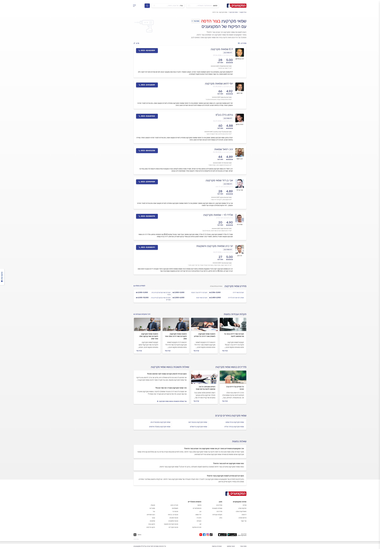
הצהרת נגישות (217, 546)
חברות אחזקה (196, 527)
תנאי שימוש (231, 546)
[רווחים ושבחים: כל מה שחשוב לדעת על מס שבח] (204, 378)
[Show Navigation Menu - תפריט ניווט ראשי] (135, 6)
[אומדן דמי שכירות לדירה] (204, 325)
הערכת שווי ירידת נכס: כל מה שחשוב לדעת (234, 335)
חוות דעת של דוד (227, 163)
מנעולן (153, 505)
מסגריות (152, 508)
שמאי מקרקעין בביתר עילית (234, 426)
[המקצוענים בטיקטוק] (211, 534)
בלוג (220, 518)
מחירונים (219, 505)
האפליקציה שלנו (241, 511)
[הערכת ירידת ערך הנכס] (233, 325)
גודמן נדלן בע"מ (224, 114)
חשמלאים (175, 508)
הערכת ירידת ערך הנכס (199, 292)
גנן (200, 511)
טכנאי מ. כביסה (173, 515)
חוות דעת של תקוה (226, 228)
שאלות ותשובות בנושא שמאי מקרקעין (170, 366)
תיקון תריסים (151, 527)
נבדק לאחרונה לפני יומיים (224, 218)
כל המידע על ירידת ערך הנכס (235, 388)
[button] (137, 43)
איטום (199, 505)
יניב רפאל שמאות (223, 149)
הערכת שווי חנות (201, 298)
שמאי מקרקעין (234, 12)
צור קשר (243, 521)
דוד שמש (198, 515)
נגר (154, 511)
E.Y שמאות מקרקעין (222, 49)
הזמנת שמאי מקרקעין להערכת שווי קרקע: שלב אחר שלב (148, 336)
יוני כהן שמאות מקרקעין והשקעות (214, 246)
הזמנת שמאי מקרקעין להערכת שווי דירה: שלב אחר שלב (176, 336)
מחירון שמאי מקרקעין (235, 286)
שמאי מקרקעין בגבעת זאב (197, 422)
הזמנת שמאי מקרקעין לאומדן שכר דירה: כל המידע (204, 335)
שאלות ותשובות (217, 508)
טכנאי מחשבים (173, 521)
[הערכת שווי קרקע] (147, 325)
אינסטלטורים (197, 508)
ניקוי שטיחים (151, 515)
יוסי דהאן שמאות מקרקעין (219, 83)
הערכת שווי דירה (238, 292)
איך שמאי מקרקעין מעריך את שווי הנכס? (171, 388)
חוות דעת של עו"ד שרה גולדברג (222, 132)
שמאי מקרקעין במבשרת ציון (160, 422)
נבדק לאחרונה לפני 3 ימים (224, 187)
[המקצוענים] (236, 6)
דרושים (244, 515)
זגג (200, 524)
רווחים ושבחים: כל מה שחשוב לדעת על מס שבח (205, 388)
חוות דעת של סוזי (226, 263)
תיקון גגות (151, 524)
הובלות (199, 521)
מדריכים (219, 511)
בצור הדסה (210, 21)
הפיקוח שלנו (242, 508)
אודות (244, 505)
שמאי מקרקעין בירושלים (198, 426)
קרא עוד (225, 351)
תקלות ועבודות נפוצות (235, 314)
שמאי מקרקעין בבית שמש (235, 422)
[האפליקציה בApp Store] (222, 534)
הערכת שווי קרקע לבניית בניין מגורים (161, 299)
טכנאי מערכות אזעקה (171, 524)
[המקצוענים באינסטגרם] (208, 534)
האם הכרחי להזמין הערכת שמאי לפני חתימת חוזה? (167, 374)
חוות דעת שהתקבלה (226, 66)
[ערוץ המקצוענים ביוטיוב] (201, 534)
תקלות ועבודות (217, 515)
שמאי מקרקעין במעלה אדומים (159, 426)
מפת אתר (243, 546)
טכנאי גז (175, 511)
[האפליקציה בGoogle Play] (232, 534)
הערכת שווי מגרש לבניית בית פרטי (161, 293)
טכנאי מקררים (173, 527)
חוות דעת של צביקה (226, 197)
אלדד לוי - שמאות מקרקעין (218, 214)
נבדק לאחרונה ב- (223, 55)
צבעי (153, 518)
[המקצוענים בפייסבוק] (204, 534)
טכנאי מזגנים (174, 518)
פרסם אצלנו (242, 518)
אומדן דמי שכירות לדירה (236, 298)
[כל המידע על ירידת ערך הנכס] (233, 378)
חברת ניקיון (174, 505)
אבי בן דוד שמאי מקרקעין (219, 180)
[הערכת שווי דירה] (175, 325)
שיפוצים (152, 521)
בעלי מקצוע (243, 12)
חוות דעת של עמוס (226, 97)
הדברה (199, 518)
